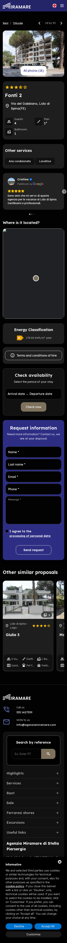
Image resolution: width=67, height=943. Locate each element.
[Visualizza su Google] (11, 181)
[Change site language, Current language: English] (54, 5)
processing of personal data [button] (29, 536)
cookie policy (15, 886)
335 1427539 (24, 712)
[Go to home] (17, 6)
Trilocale (18, 23)
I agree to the (29, 533)
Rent (5, 23)
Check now (33, 407)
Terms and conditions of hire (33, 355)
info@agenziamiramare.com (36, 725)
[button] (3, 191)
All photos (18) (33, 70)
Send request (33, 550)
